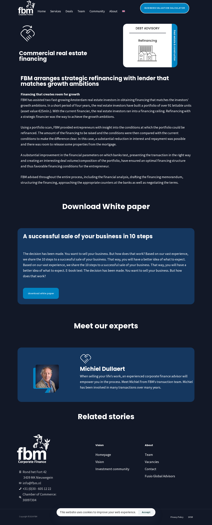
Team (81, 11)
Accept (146, 512)
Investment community (112, 469)
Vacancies (152, 462)
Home (42, 11)
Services (55, 11)
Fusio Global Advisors (160, 476)
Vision (99, 462)
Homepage (103, 454)
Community (97, 11)
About (113, 11)
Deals (69, 11)
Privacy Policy (177, 517)
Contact (150, 469)
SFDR (190, 517)
